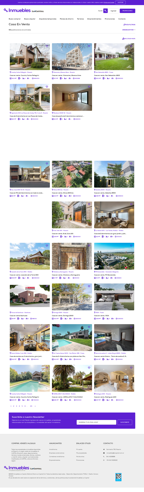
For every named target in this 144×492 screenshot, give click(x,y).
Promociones (127, 11)
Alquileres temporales (47, 19)
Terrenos (80, 19)
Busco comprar (15, 19)
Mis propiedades (81, 453)
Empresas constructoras (56, 453)
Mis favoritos (80, 456)
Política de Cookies (109, 2)
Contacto (122, 19)
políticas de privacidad (67, 478)
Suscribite (124, 422)
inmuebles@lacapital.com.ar (115, 453)
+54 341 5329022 (111, 460)
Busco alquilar (29, 19)
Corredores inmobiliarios (56, 456)
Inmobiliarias (53, 449)
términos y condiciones (47, 478)
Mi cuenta (79, 449)
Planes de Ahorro (66, 19)
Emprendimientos (94, 19)
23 (31, 406)
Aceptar (120, 2)
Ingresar (113, 11)
